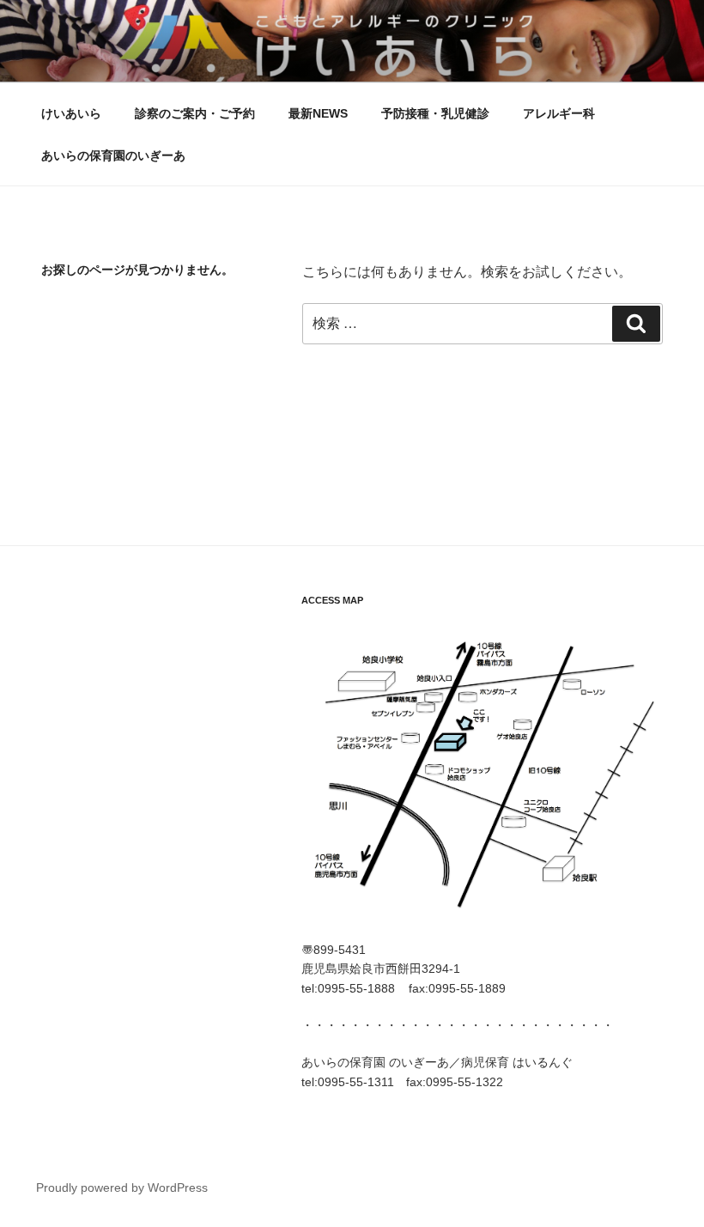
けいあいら (71, 113)
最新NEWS (318, 113)
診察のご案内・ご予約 (195, 113)
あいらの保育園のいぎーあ (113, 155)
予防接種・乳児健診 (435, 113)
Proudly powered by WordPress (122, 1187)
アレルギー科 (559, 113)
